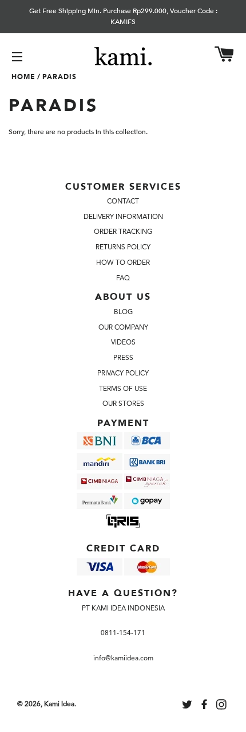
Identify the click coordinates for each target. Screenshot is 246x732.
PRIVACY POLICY (123, 373)
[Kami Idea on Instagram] (222, 706)
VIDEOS (123, 342)
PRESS (123, 358)
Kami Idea (59, 704)
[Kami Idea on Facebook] (205, 706)
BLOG (123, 312)
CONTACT (123, 201)
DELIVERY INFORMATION (123, 217)
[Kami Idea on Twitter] (188, 706)
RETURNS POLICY (123, 247)
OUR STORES (123, 404)
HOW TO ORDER (123, 263)
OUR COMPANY (123, 327)
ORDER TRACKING (123, 232)
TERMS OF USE (123, 389)
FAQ (123, 278)
